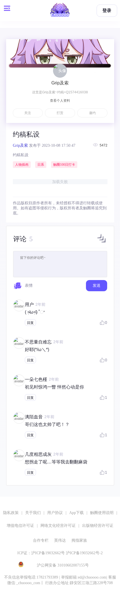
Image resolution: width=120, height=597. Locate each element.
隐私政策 (11, 513)
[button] (101, 242)
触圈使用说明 (102, 513)
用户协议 (55, 513)
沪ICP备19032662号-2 (84, 553)
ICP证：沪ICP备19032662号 (41, 553)
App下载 (76, 513)
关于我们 (33, 513)
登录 (106, 10)
